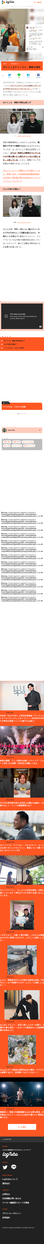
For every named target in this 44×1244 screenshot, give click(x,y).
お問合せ (6, 1194)
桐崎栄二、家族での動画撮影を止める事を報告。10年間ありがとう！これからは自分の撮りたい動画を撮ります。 (22, 1114)
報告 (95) (7, 442)
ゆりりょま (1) (28, 442)
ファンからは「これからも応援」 (14, 348)
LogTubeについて (10, 1179)
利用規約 (6, 1218)
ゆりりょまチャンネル (24, 136)
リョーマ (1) (17, 445)
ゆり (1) (6, 445)
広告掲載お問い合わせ (11, 1198)
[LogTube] (8, 2)
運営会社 (6, 1183)
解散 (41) (16, 442)
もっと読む (22, 1127)
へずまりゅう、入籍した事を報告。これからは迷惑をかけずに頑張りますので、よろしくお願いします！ (22, 937)
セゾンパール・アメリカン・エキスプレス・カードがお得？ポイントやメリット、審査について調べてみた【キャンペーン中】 (22, 847)
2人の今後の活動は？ (10, 344)
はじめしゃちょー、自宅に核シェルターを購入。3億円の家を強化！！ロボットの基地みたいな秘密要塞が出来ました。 (22, 1027)
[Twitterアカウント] (5, 1167)
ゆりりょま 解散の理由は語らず (14, 341)
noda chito (11, 430)
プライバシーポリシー (11, 1213)
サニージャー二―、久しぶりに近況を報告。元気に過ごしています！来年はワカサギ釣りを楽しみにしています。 (22, 892)
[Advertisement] (22, 279)
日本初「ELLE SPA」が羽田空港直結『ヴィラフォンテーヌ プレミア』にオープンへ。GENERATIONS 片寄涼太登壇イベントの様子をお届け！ (22, 718)
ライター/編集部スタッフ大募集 (15, 1203)
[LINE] (13, 1167)
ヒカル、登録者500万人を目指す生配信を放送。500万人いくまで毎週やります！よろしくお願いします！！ (22, 982)
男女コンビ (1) (29, 445)
